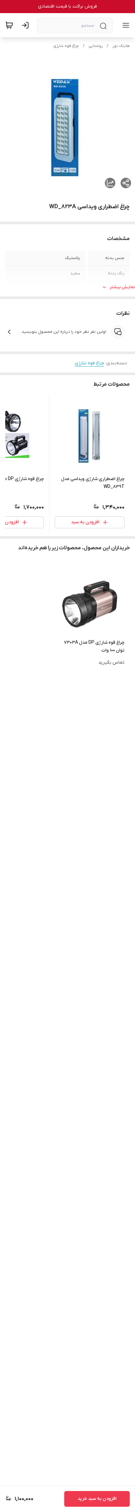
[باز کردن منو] (124, 25)
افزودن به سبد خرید (97, 1499)
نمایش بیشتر (122, 287)
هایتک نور (121, 46)
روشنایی (95, 46)
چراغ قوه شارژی (66, 46)
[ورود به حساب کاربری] (26, 25)
